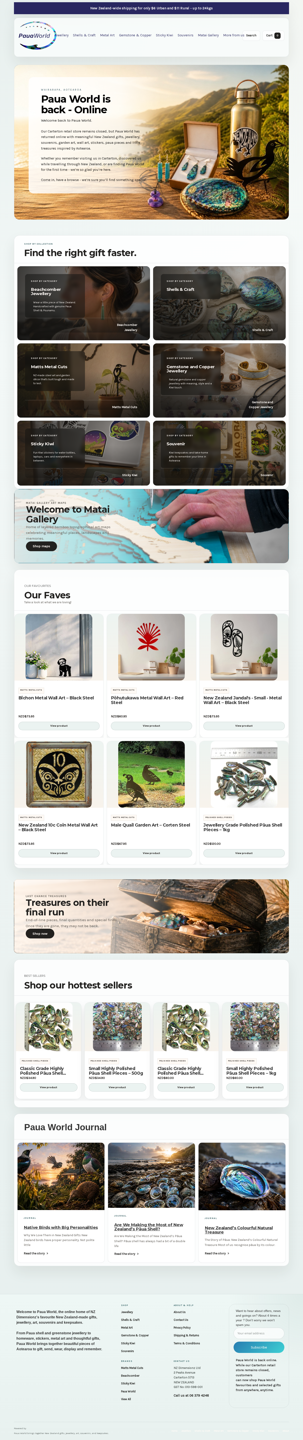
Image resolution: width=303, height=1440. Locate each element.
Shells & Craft (84, 35)
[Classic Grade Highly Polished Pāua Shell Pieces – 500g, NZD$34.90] (48, 1026)
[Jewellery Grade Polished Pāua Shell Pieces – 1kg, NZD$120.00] (244, 774)
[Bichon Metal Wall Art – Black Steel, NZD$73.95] (58, 647)
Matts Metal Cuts (132, 1368)
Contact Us (181, 1319)
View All (126, 1399)
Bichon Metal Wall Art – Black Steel (56, 698)
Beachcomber (130, 1375)
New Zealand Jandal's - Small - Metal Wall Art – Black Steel (242, 700)
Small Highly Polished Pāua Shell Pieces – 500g (116, 1071)
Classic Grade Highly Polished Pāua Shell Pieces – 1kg (179, 1071)
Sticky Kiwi (164, 35)
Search (251, 35)
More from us (233, 35)
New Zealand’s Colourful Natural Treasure (239, 1230)
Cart (272, 35)
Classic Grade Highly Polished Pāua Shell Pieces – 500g (42, 1071)
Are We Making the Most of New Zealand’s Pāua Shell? (148, 1227)
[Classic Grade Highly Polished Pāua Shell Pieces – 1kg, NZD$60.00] (186, 1026)
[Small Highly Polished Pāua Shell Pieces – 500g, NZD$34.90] (117, 1026)
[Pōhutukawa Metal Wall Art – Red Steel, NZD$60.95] (151, 647)
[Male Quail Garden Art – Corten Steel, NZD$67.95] (151, 774)
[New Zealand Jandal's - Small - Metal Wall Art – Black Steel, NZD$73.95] (244, 647)
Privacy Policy (182, 1327)
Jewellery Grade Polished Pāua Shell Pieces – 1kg (242, 827)
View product (59, 725)
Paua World (128, 1391)
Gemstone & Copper (135, 35)
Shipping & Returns (186, 1335)
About (286, 1430)
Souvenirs (185, 35)
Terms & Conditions (187, 1343)
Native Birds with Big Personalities (61, 1227)
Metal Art (107, 35)
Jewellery (61, 35)
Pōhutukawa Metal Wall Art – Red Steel (147, 700)
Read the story (34, 1253)
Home (174, 1430)
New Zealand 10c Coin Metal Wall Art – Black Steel (58, 827)
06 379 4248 (199, 1395)
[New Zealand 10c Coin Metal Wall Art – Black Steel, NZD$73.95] (58, 774)
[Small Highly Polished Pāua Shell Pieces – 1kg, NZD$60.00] (254, 1026)
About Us (180, 1312)
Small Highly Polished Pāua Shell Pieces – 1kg (251, 1071)
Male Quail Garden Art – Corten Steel (150, 825)
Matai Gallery (208, 35)
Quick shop (58, 674)
